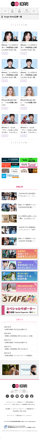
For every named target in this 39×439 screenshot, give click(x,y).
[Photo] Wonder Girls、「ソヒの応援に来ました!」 (10, 102)
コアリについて (10, 402)
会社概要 (7, 408)
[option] (11, 369)
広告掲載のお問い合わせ (28, 404)
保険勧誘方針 (30, 408)
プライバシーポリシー (18, 408)
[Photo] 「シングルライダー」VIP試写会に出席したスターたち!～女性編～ (10, 47)
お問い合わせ (16, 404)
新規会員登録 (29, 402)
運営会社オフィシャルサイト (24, 415)
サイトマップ (10, 415)
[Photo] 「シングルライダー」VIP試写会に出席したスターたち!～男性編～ (10, 75)
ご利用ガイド (20, 402)
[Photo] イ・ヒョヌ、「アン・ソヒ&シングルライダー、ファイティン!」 (10, 130)
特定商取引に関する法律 (19, 411)
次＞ (26, 25)
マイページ (7, 404)
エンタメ (5, 53)
